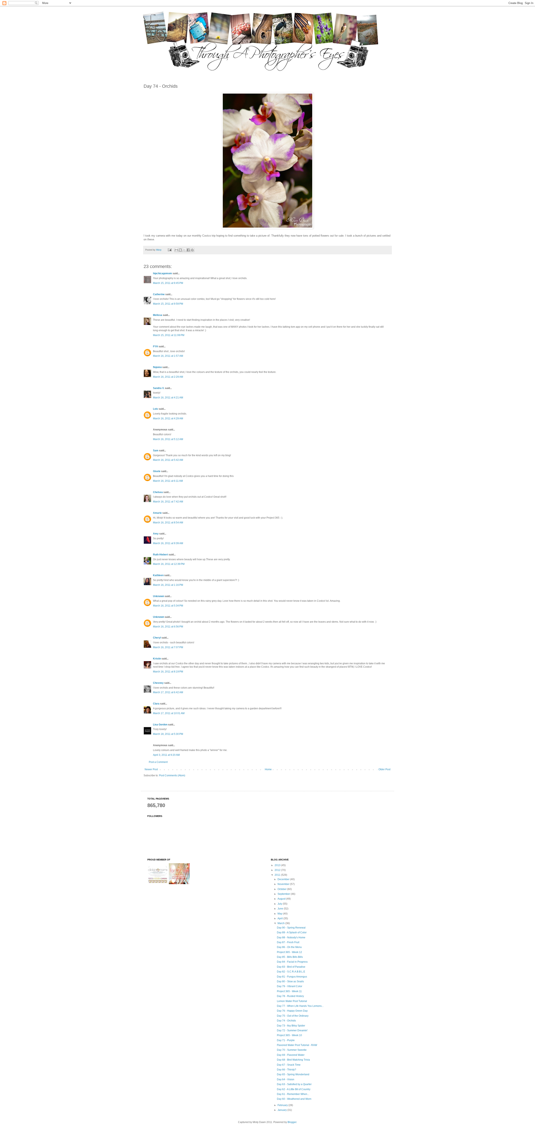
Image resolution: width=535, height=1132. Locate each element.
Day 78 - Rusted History (290, 996)
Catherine (159, 294)
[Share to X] (184, 250)
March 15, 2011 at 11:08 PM (168, 335)
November (284, 884)
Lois (155, 408)
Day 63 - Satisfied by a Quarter (294, 1084)
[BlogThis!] (180, 250)
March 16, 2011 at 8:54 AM (168, 522)
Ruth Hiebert (160, 554)
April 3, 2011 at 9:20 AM (166, 754)
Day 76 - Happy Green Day (292, 1010)
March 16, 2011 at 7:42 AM (168, 501)
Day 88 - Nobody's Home (291, 937)
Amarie (157, 512)
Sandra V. (158, 388)
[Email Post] (169, 250)
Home (268, 769)
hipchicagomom (162, 273)
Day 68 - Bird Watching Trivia (293, 1059)
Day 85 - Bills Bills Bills (290, 957)
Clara (156, 703)
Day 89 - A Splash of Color (292, 932)
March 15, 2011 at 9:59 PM (168, 303)
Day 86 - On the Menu (289, 947)
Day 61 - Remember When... (293, 1094)
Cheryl (157, 637)
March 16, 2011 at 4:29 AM (168, 418)
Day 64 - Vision (285, 1079)
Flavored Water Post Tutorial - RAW (297, 1045)
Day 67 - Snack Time (289, 1064)
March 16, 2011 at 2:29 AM (168, 376)
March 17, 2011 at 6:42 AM (168, 692)
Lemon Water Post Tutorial (292, 1001)
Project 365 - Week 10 (289, 1035)
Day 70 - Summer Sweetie (292, 1049)
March (281, 923)
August (282, 898)
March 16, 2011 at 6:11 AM (168, 480)
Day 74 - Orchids (286, 1020)
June (281, 908)
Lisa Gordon (160, 724)
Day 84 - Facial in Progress (292, 961)
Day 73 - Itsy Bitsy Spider (291, 1025)
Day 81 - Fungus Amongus (292, 976)
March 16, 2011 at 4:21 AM (168, 397)
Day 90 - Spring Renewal (291, 927)
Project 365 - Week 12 (289, 952)
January (282, 1110)
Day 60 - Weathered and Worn (294, 1098)
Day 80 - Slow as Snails (290, 981)
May (280, 913)
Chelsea (158, 492)
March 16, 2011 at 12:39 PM (169, 564)
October (282, 889)
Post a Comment (158, 762)
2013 (278, 865)
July (280, 903)
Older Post (384, 769)
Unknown (158, 596)
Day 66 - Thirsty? (286, 1069)
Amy (156, 533)
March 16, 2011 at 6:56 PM (168, 626)
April (280, 918)
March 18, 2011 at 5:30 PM (168, 734)
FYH (155, 346)
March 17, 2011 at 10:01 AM (169, 713)
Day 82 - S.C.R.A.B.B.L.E (291, 971)
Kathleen (158, 575)
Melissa (157, 315)
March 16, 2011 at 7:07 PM (168, 647)
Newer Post (151, 769)
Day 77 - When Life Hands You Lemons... (300, 1006)
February (283, 1105)
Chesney (158, 682)
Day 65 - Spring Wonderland (293, 1074)
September (284, 893)
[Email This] (176, 250)
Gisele (156, 471)
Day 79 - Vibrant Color (289, 986)
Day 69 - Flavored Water (290, 1054)
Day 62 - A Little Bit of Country (293, 1089)
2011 (278, 874)
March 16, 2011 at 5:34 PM (168, 605)
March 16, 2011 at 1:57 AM (168, 355)
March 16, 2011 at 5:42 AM (168, 459)
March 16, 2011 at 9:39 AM (168, 543)
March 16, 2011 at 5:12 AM (168, 439)
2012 (278, 870)
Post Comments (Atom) (172, 775)
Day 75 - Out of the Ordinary (292, 1015)
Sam (155, 450)
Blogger (292, 1122)
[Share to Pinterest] (192, 250)
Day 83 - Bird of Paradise (291, 966)
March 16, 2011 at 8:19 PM (168, 671)
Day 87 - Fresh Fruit (288, 942)
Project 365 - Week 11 (289, 991)
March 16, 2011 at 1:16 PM (168, 584)
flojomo (157, 367)
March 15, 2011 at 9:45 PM (168, 283)
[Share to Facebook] (188, 250)
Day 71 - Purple (286, 1040)
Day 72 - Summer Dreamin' (292, 1030)
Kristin (157, 658)
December (284, 879)
